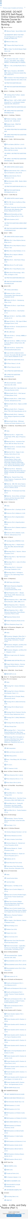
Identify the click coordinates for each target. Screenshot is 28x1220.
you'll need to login (20, 1213)
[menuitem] (1, 3)
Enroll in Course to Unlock (14, 1215)
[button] (1, 1)
